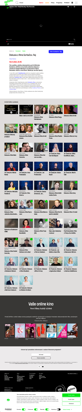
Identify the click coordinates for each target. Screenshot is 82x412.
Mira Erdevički (37, 115)
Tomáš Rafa (21, 248)
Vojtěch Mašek (37, 134)
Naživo (41, 2)
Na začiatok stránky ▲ (73, 373)
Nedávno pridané (21, 376)
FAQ (30, 378)
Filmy (52, 2)
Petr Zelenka (37, 248)
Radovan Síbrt (67, 248)
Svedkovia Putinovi (36, 87)
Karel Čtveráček (67, 229)
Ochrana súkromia (8, 377)
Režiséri (19, 380)
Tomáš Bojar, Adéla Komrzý (25, 134)
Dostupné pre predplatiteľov (20, 379)
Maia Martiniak (22, 229)
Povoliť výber (71, 399)
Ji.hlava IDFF (59, 338)
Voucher (31, 376)
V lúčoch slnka (12, 89)
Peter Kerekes (22, 153)
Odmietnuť (71, 403)
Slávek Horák (22, 286)
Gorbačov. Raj (18, 77)
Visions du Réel (70, 338)
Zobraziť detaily (66, 409)
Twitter (23, 51)
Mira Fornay (36, 267)
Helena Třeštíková (68, 191)
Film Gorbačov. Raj (56, 51)
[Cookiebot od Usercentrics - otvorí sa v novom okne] (8, 409)
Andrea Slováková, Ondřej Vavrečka (10, 248)
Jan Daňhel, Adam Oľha (54, 248)
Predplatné (31, 375)
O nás (5, 375)
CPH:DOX (6, 338)
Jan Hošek (51, 134)
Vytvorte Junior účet (42, 378)
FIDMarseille (49, 338)
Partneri (6, 376)
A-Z (18, 375)
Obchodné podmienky (6, 379)
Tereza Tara (66, 134)
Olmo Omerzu (22, 191)
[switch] (36, 409)
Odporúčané (20, 377)
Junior (47, 2)
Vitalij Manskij (21, 73)
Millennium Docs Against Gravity (29, 339)
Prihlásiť (67, 2)
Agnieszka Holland (53, 267)
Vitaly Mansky (12, 58)
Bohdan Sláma (7, 267)
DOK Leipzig (38, 338)
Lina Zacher (36, 229)
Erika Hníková (52, 191)
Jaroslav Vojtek (22, 210)
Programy (59, 2)
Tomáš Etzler (7, 153)
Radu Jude (51, 229)
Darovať (31, 377)
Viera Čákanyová (37, 210)
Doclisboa (17, 338)
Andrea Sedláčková (68, 267)
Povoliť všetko (71, 395)
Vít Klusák (66, 210)
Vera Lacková (37, 153)
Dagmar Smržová (53, 210)
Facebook (18, 51)
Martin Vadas (7, 286)
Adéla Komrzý (7, 210)
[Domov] (9, 2)
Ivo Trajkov (51, 115)
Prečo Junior (42, 376)
